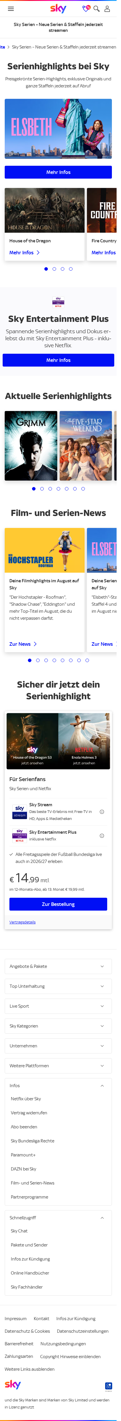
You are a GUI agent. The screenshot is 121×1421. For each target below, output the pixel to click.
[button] (58, 811)
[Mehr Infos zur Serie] (58, 129)
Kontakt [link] (41, 1318)
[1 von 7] (34, 489)
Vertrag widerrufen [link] (29, 1113)
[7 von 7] (83, 489)
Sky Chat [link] (19, 1231)
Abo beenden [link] (24, 1127)
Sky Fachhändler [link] (27, 1287)
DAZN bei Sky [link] (23, 1169)
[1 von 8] (29, 660)
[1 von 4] (46, 269)
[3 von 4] (62, 269)
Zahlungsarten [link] (19, 1356)
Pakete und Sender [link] (29, 1245)
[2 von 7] (42, 489)
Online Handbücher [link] (30, 1273)
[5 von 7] (66, 489)
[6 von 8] (71, 660)
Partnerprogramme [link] (29, 1197)
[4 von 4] (71, 269)
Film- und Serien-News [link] (32, 1183)
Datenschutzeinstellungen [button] (83, 1331)
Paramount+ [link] (23, 1155)
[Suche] (96, 8)
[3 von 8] (46, 660)
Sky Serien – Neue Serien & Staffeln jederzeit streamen (64, 47)
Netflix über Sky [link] (26, 1098)
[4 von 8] (54, 660)
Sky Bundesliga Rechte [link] (32, 1141)
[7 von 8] (79, 660)
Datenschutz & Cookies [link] (27, 1331)
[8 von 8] (87, 660)
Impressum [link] (16, 1318)
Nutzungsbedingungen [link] (63, 1343)
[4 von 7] (58, 489)
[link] (58, 9)
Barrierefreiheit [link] (19, 1343)
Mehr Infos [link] (58, 172)
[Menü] (11, 9)
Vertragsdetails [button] (22, 922)
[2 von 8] (38, 660)
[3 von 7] (50, 489)
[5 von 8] (62, 660)
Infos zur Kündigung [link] (30, 1259)
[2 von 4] (54, 269)
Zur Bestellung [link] (58, 904)
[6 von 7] (75, 489)
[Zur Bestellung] (58, 741)
